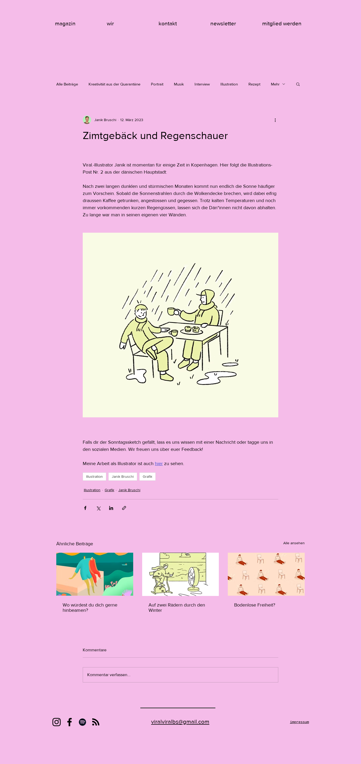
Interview (202, 84)
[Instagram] (56, 722)
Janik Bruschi (123, 476)
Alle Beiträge (67, 84)
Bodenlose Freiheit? (254, 605)
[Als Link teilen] (124, 507)
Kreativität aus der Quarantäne (114, 84)
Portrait (157, 84)
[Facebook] (69, 722)
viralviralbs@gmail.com (180, 722)
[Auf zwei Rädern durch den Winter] (180, 574)
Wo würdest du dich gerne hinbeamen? (90, 607)
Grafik (147, 476)
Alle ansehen (294, 543)
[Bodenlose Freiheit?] (266, 574)
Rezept (254, 84)
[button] (297, 84)
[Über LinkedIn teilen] (111, 507)
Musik (179, 84)
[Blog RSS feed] (95, 722)
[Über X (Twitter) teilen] (98, 507)
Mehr (275, 84)
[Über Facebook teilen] (85, 507)
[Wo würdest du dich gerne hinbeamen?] (94, 574)
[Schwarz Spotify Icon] (82, 722)
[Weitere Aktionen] (275, 120)
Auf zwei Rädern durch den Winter (177, 607)
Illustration (229, 84)
